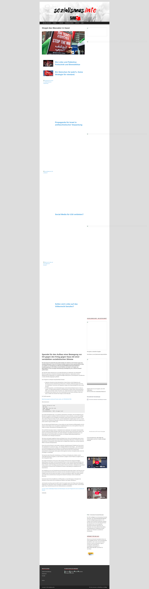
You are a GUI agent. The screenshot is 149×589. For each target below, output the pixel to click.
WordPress (100, 587)
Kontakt (43, 575)
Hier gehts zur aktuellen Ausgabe (94, 351)
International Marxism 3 (101, 391)
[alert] (97, 399)
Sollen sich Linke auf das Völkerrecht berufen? (66, 305)
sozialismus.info (51, 587)
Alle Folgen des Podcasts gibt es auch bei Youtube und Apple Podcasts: (96, 439)
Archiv (43, 580)
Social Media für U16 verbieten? (69, 214)
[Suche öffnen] (106, 23)
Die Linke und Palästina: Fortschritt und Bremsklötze (67, 63)
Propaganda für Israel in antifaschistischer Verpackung (68, 123)
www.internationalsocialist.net (100, 518)
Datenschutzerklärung (46, 571)
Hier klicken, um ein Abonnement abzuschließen (97, 354)
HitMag (105, 587)
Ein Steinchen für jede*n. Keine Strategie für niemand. (69, 73)
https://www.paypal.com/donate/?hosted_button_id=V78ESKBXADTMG (56, 399)
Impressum (44, 573)
